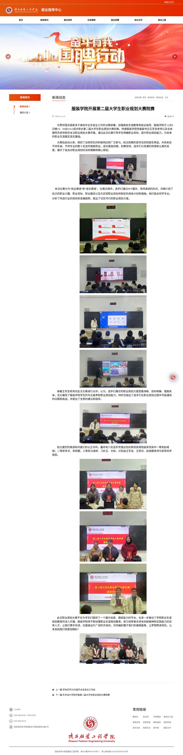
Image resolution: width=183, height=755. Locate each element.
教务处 (135, 717)
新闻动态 (24, 106)
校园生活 (146, 728)
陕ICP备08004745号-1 (90, 751)
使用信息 (136, 722)
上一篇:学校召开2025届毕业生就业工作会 (75, 690)
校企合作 (139, 20)
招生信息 (136, 728)
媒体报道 (157, 722)
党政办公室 (168, 717)
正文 (166, 97)
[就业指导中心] (21, 13)
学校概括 (157, 717)
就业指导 (68, 20)
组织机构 (167, 722)
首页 (21, 20)
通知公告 (24, 112)
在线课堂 (91, 20)
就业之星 (162, 20)
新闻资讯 (44, 20)
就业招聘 (115, 20)
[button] (8, 56)
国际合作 (167, 728)
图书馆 (156, 728)
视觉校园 (146, 722)
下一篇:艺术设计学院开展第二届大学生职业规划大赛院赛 (83, 695)
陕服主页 (168, 2)
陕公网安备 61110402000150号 (115, 751)
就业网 (146, 717)
